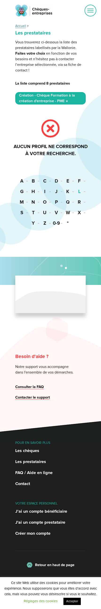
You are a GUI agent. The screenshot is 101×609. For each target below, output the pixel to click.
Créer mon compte (32, 533)
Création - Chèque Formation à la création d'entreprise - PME (47, 98)
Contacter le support (32, 397)
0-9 (56, 223)
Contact (22, 483)
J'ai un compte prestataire (40, 522)
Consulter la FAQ (29, 387)
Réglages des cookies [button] (41, 601)
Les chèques (27, 450)
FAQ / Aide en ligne (34, 472)
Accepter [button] (72, 601)
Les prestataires (30, 461)
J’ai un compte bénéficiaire (41, 511)
